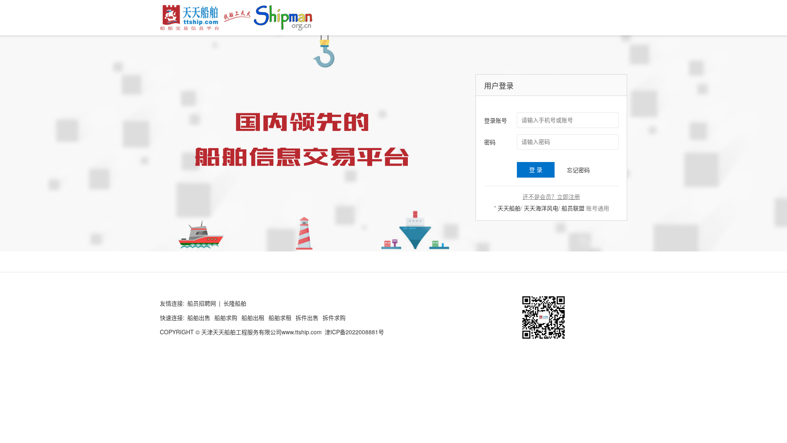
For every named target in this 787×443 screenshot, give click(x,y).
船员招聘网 (201, 303)
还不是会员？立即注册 (551, 196)
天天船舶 (509, 208)
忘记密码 (578, 170)
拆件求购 (334, 317)
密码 (490, 142)
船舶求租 (279, 317)
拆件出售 (307, 317)
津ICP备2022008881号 (354, 332)
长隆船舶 (234, 303)
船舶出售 (198, 317)
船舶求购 (225, 317)
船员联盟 (573, 208)
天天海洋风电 (541, 208)
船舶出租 (252, 317)
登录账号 (495, 120)
